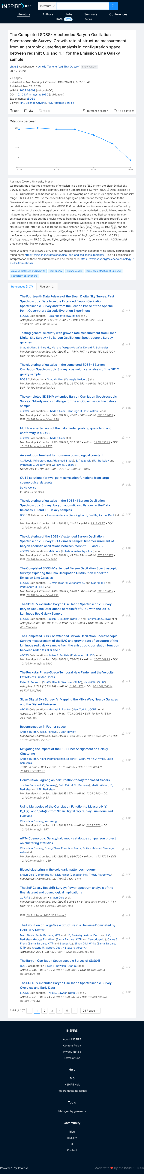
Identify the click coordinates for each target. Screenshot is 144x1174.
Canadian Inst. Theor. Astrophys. (91, 874)
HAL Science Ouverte (33, 102)
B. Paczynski (83, 460)
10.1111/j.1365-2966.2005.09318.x (49, 905)
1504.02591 (102, 735)
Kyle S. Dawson (56, 965)
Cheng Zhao (52, 848)
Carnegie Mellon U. (76, 379)
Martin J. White (96, 758)
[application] (72, 149)
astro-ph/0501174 (102, 901)
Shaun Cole (27, 874)
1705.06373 (105, 555)
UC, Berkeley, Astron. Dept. (83, 935)
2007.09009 (27, 90)
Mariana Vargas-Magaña (67, 347)
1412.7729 (101, 856)
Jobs (68, 14)
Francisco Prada (71, 848)
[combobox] (83, 6)
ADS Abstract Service (61, 102)
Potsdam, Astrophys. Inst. (77, 551)
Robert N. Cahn (75, 758)
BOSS (23, 379)
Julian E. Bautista (59, 618)
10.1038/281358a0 (77, 468)
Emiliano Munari (91, 848)
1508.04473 (71, 996)
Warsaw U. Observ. (63, 464)
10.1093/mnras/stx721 (40, 387)
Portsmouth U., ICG (32, 587)
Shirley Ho (44, 347)
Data (59, 19)
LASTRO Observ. (69, 66)
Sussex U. (66, 943)
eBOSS (14, 66)
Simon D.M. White (85, 943)
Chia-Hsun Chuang (31, 821)
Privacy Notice (72, 1051)
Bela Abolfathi (57, 315)
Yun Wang (51, 821)
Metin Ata (54, 551)
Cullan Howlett (67, 731)
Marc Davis (27, 935)
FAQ (72, 1078)
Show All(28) (89, 66)
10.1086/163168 (83, 951)
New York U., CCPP (85, 709)
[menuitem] (136, 6)
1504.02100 (105, 351)
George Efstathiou (44, 939)
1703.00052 (74, 713)
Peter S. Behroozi (30, 682)
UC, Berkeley (101, 460)
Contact (72, 1150)
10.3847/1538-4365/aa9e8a (38, 324)
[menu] (131, 6)
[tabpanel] (72, 654)
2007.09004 (105, 415)
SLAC (46, 682)
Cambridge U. (44, 874)
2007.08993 (102, 659)
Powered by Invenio (14, 1168)
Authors (47, 14)
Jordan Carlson (29, 785)
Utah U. (75, 618)
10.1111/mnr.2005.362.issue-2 (46, 915)
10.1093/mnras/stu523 (34, 527)
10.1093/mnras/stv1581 (35, 740)
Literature (23, 14)
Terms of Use (72, 1057)
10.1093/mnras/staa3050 (32, 94)
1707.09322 (86, 319)
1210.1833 (37, 491)
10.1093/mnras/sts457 (34, 797)
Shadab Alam (28, 347)
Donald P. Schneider (95, 347)
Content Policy (72, 1045)
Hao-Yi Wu (90, 682)
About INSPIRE (72, 1039)
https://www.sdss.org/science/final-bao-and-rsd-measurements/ (64, 254)
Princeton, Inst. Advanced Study (53, 460)
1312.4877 (98, 523)
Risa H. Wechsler (62, 682)
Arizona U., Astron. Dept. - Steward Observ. (59, 947)
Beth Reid (64, 785)
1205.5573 (93, 825)
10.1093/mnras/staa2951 (42, 595)
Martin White (99, 785)
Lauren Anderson (57, 515)
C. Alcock (26, 460)
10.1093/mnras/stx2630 (41, 559)
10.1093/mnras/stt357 (34, 829)
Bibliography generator (72, 1111)
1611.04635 (67, 767)
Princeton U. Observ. (33, 464)
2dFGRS (25, 897)
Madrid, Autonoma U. (72, 582)
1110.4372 (76, 686)
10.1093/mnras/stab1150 (42, 419)
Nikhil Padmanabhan (52, 758)
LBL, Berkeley (80, 785)
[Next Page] (74, 1011)
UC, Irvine (73, 315)
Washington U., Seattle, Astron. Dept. (92, 515)
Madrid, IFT (98, 582)
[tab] (22, 286)
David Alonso (28, 487)
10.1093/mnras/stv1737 (41, 355)
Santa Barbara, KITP (47, 935)
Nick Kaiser (62, 874)
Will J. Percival (48, 731)
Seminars (90, 14)
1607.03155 (105, 383)
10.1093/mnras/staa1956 (36, 446)
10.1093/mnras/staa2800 (36, 663)
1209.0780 (93, 793)
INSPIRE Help (72, 1084)
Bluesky (72, 1137)
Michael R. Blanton (60, 709)
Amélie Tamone (47, 66)
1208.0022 (70, 969)
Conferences (118, 14)
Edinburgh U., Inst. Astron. (83, 411)
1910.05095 (102, 442)
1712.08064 (77, 623)
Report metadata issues (72, 1090)
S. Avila (53, 582)
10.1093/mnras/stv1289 (35, 860)
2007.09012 (105, 591)
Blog (72, 1131)
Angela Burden (29, 731)
